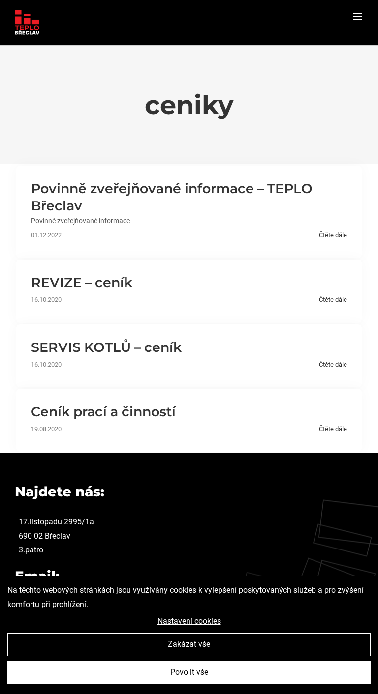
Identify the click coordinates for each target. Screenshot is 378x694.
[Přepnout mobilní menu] (358, 16)
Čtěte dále (333, 235)
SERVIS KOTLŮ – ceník (106, 347)
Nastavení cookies (189, 621)
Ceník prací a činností (103, 412)
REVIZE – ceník (81, 282)
